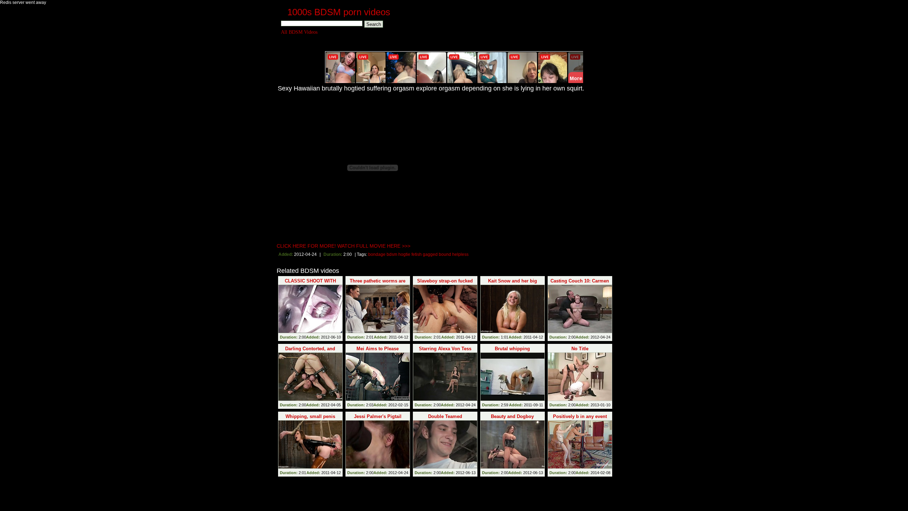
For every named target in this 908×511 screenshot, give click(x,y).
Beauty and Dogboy (512, 416)
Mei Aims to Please (377, 348)
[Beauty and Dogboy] (512, 444)
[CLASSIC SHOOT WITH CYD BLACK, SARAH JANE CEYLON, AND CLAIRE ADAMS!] (310, 309)
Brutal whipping (512, 348)
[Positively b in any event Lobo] (580, 444)
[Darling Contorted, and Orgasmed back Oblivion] (310, 376)
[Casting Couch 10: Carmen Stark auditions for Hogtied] (580, 309)
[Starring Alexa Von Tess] (445, 376)
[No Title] (580, 376)
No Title (579, 348)
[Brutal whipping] (512, 376)
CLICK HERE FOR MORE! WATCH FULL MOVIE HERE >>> (343, 246)
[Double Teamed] (445, 444)
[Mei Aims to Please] (377, 376)
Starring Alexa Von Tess (445, 348)
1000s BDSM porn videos (338, 12)
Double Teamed (445, 416)
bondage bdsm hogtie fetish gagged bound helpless (418, 254)
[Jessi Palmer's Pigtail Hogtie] (377, 444)
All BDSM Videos (299, 32)
